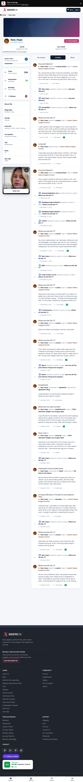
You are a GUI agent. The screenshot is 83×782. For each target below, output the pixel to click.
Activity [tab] (58, 57)
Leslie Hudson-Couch (49, 275)
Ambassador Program (10, 705)
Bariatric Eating (8, 733)
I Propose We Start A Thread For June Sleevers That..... (56, 495)
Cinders (44, 221)
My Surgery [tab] (41, 57)
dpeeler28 (62, 387)
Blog (4, 677)
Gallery (45, 680)
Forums (45, 674)
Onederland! (43, 385)
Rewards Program (9, 699)
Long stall (42, 144)
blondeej (58, 499)
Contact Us (46, 730)
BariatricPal (7, 723)
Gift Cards (6, 708)
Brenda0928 (46, 107)
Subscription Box (8, 696)
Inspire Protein (8, 727)
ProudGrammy (47, 310)
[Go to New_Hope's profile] (35, 65)
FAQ (4, 686)
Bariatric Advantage (9, 739)
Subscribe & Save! (9, 702)
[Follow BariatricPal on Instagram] (10, 750)
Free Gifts (6, 712)
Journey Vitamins (8, 736)
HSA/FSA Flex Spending (11, 680)
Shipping (46, 720)
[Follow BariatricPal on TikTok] (21, 750)
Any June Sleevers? (45, 64)
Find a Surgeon (48, 683)
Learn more (4, 3)
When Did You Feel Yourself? (49, 407)
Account (45, 727)
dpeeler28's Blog (44, 390)
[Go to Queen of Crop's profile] (26, 96)
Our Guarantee (48, 733)
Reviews (5, 690)
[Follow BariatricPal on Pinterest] (15, 750)
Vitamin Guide (7, 693)
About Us (6, 674)
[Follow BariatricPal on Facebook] (5, 750)
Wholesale (46, 736)
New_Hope (44, 66)
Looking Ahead (60, 66)
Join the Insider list (11, 661)
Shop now (16, 191)
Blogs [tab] (72, 57)
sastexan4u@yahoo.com (50, 193)
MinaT (44, 365)
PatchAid (6, 720)
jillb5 (43, 265)
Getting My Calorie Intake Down (50, 468)
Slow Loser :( (43, 433)
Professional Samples (50, 739)
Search (45, 686)
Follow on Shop (12, 756)
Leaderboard (47, 677)
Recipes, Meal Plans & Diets (12, 683)
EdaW (61, 471)
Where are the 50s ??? (46, 118)
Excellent (11, 81)
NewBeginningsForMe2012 (51, 202)
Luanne (58, 120)
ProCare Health (8, 730)
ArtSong (58, 435)
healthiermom (60, 409)
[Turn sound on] (26, 170)
